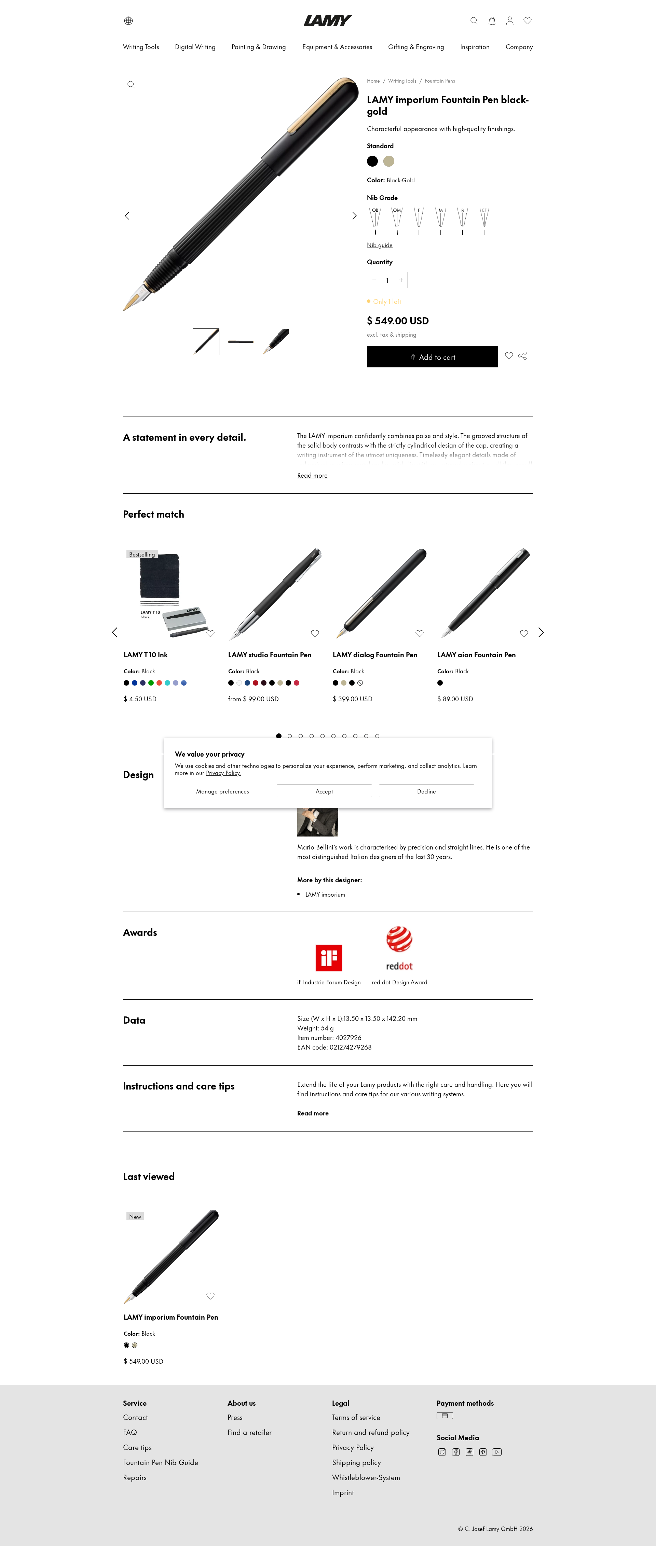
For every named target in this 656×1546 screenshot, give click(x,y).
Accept (324, 790)
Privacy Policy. (223, 772)
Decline (426, 790)
